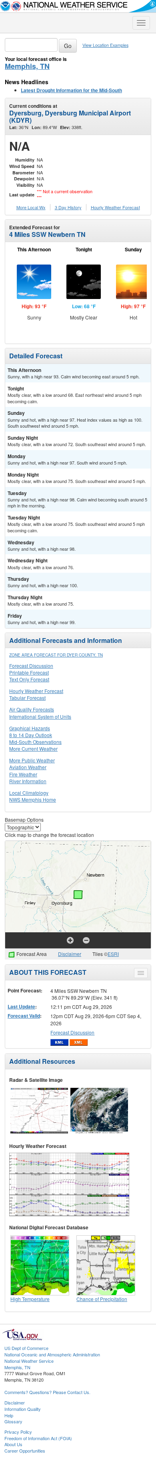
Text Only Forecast (29, 679)
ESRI (113, 953)
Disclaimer (69, 953)
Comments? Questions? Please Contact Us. (47, 1392)
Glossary (13, 1421)
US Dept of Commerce (26, 1348)
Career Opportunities (24, 1450)
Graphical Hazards (29, 728)
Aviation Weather (27, 767)
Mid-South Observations (35, 741)
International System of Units (40, 716)
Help (8, 1415)
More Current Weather (33, 748)
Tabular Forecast (27, 697)
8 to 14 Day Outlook (30, 734)
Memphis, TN (27, 66)
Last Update (21, 1006)
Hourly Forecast (115, 207)
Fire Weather (23, 774)
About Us (13, 1444)
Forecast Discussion (31, 665)
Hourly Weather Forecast (36, 690)
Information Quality (22, 1409)
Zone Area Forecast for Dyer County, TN (56, 655)
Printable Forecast (29, 672)
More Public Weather (32, 760)
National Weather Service (29, 1361)
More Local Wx (31, 207)
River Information (27, 781)
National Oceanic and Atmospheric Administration (52, 1354)
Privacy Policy (18, 1432)
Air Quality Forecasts (31, 709)
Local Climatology (28, 792)
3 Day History (68, 207)
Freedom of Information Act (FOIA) (38, 1438)
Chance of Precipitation (101, 1298)
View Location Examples (105, 45)
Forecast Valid (24, 1015)
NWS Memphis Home (32, 799)
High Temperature (30, 1298)
